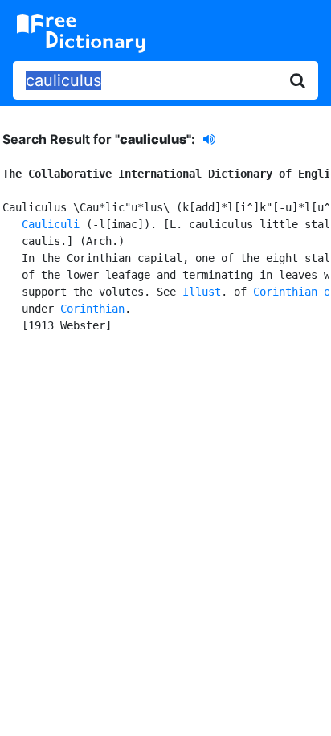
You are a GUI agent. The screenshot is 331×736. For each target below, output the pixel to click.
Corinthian (92, 308)
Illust (201, 291)
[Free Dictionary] (81, 33)
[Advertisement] (165, 531)
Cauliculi (51, 224)
